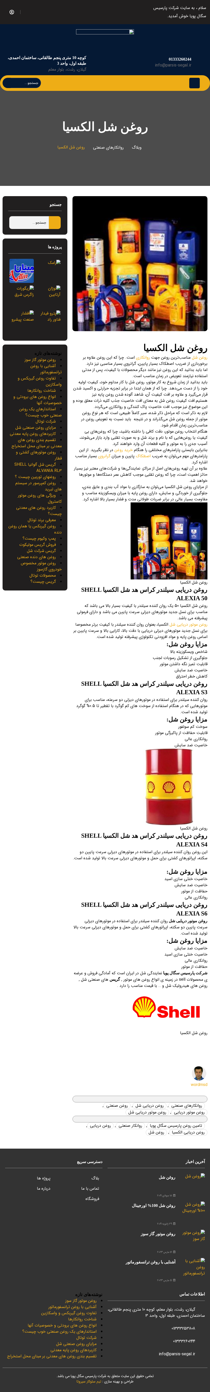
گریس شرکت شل (41, 551)
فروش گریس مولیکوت (37, 544)
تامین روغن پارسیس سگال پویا (176, 1125)
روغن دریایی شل (149, 1105)
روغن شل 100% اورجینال (153, 1205)
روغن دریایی (100, 1125)
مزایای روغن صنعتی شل (35, 427)
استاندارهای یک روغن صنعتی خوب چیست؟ (40, 412)
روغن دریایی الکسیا (188, 1132)
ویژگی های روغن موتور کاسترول (40, 498)
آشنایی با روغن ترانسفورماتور (46, 369)
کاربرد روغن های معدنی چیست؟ (39, 510)
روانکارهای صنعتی (108, 147)
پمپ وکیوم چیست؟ (39, 538)
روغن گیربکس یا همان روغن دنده (35, 529)
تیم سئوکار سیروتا (89, 1381)
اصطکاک (143, 456)
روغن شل (199, 357)
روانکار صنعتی (130, 1125)
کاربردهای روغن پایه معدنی (33, 434)
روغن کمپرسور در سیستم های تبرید (38, 486)
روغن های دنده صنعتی (36, 557)
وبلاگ (137, 147)
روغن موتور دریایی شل (188, 624)
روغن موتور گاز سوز (40, 360)
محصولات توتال (42, 575)
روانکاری (143, 357)
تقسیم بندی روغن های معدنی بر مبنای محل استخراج (37, 443)
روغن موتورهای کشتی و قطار (39, 455)
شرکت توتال (46, 421)
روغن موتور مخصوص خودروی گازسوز (41, 566)
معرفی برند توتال (42, 520)
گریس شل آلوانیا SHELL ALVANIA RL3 (38, 467)
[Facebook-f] (48, 11)
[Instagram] (30, 11)
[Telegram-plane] (36, 11)
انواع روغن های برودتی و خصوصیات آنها (37, 400)
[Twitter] (42, 11)
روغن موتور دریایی (189, 1112)
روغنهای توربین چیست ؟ (35, 477)
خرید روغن (123, 450)
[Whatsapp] (25, 11)
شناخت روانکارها (41, 390)
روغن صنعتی (117, 1105)
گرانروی (104, 456)
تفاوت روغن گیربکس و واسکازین (40, 381)
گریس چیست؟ (43, 581)
